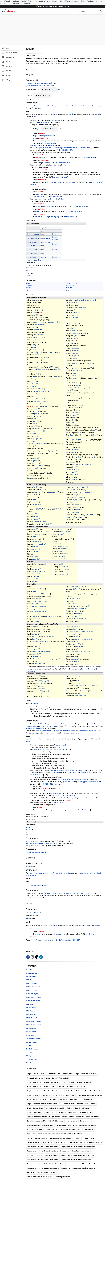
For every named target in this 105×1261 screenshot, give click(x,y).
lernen (41, 106)
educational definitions (62, 163)
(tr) (79, 449)
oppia (34, 399)
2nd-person (30, 238)
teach (28, 278)
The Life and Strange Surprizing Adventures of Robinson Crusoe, (71, 148)
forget (28, 275)
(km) (36, 463)
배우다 (35, 468)
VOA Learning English (41, 122)
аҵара (35, 300)
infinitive (33, 228)
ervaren (34, 641)
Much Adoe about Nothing (74, 770)
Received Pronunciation (34, 83)
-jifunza (73, 415)
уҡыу (34, 497)
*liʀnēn (69, 873)
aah (76, 340)
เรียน (71, 435)
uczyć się (73, 368)
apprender (38, 439)
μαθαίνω (34, 411)
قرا (41, 489)
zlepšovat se (43, 571)
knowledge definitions (48, 143)
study (34, 184)
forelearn (29, 285)
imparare (35, 451)
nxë (42, 310)
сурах (75, 336)
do (46, 443)
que (82, 639)
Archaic (30, 260)
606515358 (37, 775)
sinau (36, 458)
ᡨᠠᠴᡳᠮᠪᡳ (73, 321)
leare (76, 474)
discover (37, 217)
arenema (36, 576)
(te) (78, 432)
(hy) (42, 322)
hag (73, 482)
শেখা (34, 345)
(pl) (78, 367)
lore (40, 108)
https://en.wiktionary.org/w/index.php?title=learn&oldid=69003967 (58, 940)
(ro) (79, 375)
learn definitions (90, 934)
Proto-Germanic (47, 726)
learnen (75, 338)
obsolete (38, 260)
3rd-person (30, 242)
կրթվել (29, 494)
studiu (82, 608)
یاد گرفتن (74, 363)
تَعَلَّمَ (33, 315)
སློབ (72, 390)
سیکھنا (72, 462)
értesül (45, 664)
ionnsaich (79, 385)
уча (35, 502)
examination (41, 196)
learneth (48, 242)
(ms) (76, 315)
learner (28, 290)
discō (71, 300)
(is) (37, 431)
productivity (71, 182)
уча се (36, 539)
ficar (85, 639)
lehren (86, 731)
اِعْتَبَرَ (43, 564)
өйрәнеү (35, 337)
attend (34, 145)
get (36, 136)
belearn (28, 283)
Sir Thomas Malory (40, 749)
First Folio (57, 772)
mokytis (81, 307)
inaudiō (94, 300)
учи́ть (95, 378)
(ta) (74, 430)
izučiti (96, 686)
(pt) (81, 370)
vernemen (42, 641)
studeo (72, 598)
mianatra (76, 312)
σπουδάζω (48, 616)
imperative (33, 253)
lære (33, 384)
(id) (41, 436)
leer (35, 305)
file (59, 89)
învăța (75, 375)
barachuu (74, 358)
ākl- (75, 445)
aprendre (36, 355)
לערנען (75, 479)
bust (45, 805)
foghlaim (33, 441)
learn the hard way (72, 283)
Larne (32, 852)
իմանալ (37, 626)
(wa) (78, 469)
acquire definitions (48, 136)
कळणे (73, 634)
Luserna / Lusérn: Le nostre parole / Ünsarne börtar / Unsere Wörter (66, 893)
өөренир (73, 452)
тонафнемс (76, 333)
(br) (38, 347)
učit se (34, 544)
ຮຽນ (31, 478)
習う (35, 453)
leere (56, 731)
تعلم (41, 320)
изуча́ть (74, 611)
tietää (39, 651)
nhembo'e (84, 691)
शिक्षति (73, 383)
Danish (91, 731)
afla (74, 641)
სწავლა (36, 406)
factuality (51, 206)
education (47, 163)
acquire (34, 120)
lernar (32, 434)
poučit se (42, 544)
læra (34, 394)
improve (65, 165)
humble (68, 800)
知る (74, 629)
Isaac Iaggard (73, 772)
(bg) (38, 501)
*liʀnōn (80, 106)
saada (34, 651)
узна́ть (74, 644)
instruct (37, 211)
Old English (50, 106)
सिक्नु (72, 343)
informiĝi (37, 646)
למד (34, 421)
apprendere (44, 451)
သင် (51, 352)
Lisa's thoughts (58, 802)
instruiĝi (42, 389)
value (63, 182)
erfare (40, 639)
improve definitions (96, 182)
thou (46, 788)
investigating (55, 217)
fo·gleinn (37, 443)
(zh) (40, 369)
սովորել (37, 322)
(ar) (36, 315)
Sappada (33, 885)
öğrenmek (74, 449)
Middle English (34, 106)
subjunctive (33, 249)
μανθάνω (37, 414)
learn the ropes (70, 285)
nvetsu (37, 325)
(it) (38, 450)
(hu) (42, 428)
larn (27, 832)
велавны (40, 466)
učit (33, 381)
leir (43, 731)
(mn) (79, 335)
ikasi (34, 340)
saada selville (45, 651)
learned (97, 114)
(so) (78, 400)
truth (44, 206)
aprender (36, 330)
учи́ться (74, 378)
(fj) (34, 396)
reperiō (89, 300)
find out (61, 199)
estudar (76, 505)
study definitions (55, 196)
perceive (38, 206)
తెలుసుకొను (74, 659)
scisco (78, 631)
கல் (95, 430)
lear (36, 733)
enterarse (84, 651)
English (91, 873)
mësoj (36, 310)
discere (40, 686)
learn (53, 265)
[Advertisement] (52, 29)
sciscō (78, 300)
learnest (47, 238)
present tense (45, 231)
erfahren (36, 656)
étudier (44, 401)
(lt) (85, 307)
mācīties (74, 302)
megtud (37, 664)
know (39, 199)
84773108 (63, 795)
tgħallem (75, 317)
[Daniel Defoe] (43, 148)
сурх (34, 461)
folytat (92, 492)
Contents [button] (33, 965)
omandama (45, 391)
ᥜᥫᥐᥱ (73, 425)
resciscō (83, 300)
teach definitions (84, 810)
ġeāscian (77, 636)
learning (71, 114)
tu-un (36, 424)
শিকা (36, 327)
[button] (12, 53)
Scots (37, 731)
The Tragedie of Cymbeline (79, 779)
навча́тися (78, 457)
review (37, 194)
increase (56, 182)
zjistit (33, 636)
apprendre (35, 401)
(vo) (77, 467)
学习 (44, 369)
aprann (39, 416)
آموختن (92, 363)
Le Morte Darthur (62, 749)
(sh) (84, 683)
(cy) (76, 471)
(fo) (37, 393)
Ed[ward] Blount (86, 772)
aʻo (35, 419)
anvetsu (42, 325)
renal (44, 852)
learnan (28, 866)
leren (33, 386)
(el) (38, 411)
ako (71, 328)
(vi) (78, 464)
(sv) (76, 417)
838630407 (68, 150)
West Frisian (63, 731)
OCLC (62, 150)
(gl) (40, 403)
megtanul (38, 429)
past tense (57, 231)
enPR (44, 83)
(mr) (76, 330)
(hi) (36, 426)
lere (40, 731)
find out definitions (70, 217)
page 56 (70, 795)
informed (52, 199)
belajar (37, 436)
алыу (39, 534)
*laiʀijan (35, 726)
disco (71, 502)
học (76, 464)
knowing (43, 141)
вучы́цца (38, 342)
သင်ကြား (36, 352)
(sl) (78, 397)
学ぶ (51, 453)
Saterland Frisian (49, 731)
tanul (75, 492)
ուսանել (52, 322)
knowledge (55, 120)
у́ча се (36, 350)
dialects (57, 745)
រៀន (33, 463)
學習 (37, 369)
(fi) (37, 398)
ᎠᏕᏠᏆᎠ (36, 362)
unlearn (68, 290)
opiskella (41, 521)
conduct (60, 810)
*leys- (41, 728)
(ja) (38, 453)
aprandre (77, 356)
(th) (74, 435)
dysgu (73, 472)
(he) (37, 421)
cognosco (90, 631)
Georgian (30, 406)
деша (35, 360)
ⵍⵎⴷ (45, 357)
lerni (36, 389)
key (52, 83)
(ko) (38, 468)
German (95, 106)
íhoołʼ (73, 340)
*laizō (72, 726)
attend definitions (89, 157)
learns (55, 114)
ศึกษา (81, 435)
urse (79, 410)
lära (73, 417)
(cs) (36, 381)
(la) (74, 300)
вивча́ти (93, 457)
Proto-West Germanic (71, 106)
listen (36, 157)
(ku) (45, 472)
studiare (81, 586)
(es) (79, 412)
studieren (75, 487)
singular (36, 234)
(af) (38, 305)
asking (47, 217)
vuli (32, 396)
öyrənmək (38, 335)
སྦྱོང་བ (79, 440)
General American (32, 85)
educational (52, 145)
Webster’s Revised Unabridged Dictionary (45, 843)
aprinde (74, 469)
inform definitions (76, 211)
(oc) (79, 353)
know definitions (82, 206)
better (49, 182)
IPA (50, 83)
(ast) (41, 329)
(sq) (39, 310)
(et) (40, 391)
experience (53, 165)
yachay (75, 373)
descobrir (77, 639)
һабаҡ (35, 534)
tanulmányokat (85, 492)
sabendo (90, 639)
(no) (78, 350)
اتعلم (40, 317)
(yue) (39, 367)
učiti (81, 683)
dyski (34, 376)
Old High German (35, 873)
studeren (41, 606)
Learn (34, 70)
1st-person (30, 234)
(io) (35, 433)
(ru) (79, 378)
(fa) (78, 363)
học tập (87, 464)
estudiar (35, 599)
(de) (39, 408)
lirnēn (47, 873)
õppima (36, 391)
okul (67, 532)
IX (52, 749)
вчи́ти (68, 517)
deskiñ (34, 347)
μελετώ (34, 616)
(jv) (39, 458)
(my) (41, 352)
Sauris (39, 885)
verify (39, 675)
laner (36, 852)
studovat (42, 601)
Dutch (73, 731)
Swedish (99, 731)
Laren (28, 852)
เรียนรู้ (94, 435)
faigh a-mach (80, 646)
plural (33, 245)
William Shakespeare (58, 770)
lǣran (64, 724)
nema (41, 431)
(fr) (40, 401)
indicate (71, 810)
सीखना (33, 426)
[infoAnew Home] (9, 11)
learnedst (55, 239)
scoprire (52, 451)
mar (41, 312)
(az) (43, 334)
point (67, 810)
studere (40, 604)
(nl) (36, 386)
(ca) (40, 354)
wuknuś (80, 405)
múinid (43, 443)
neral (40, 852)
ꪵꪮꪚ (73, 422)
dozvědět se (50, 636)
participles (33, 257)
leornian (57, 106)
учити (81, 681)
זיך (72, 479)
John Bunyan (57, 793)
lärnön (74, 467)
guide (55, 810)
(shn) (75, 387)
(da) (36, 383)
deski (54, 376)
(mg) (80, 312)
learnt (35, 116)
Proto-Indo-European (33, 728)
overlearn (69, 287)
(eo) (39, 388)
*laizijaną (55, 726)
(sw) (78, 414)
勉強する (76, 500)
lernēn (43, 873)
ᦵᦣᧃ (69, 310)
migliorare (35, 581)
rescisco (83, 631)
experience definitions (60, 177)
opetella (41, 399)
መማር (35, 312)
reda (75, 656)
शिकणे (73, 331)
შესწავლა (48, 406)
